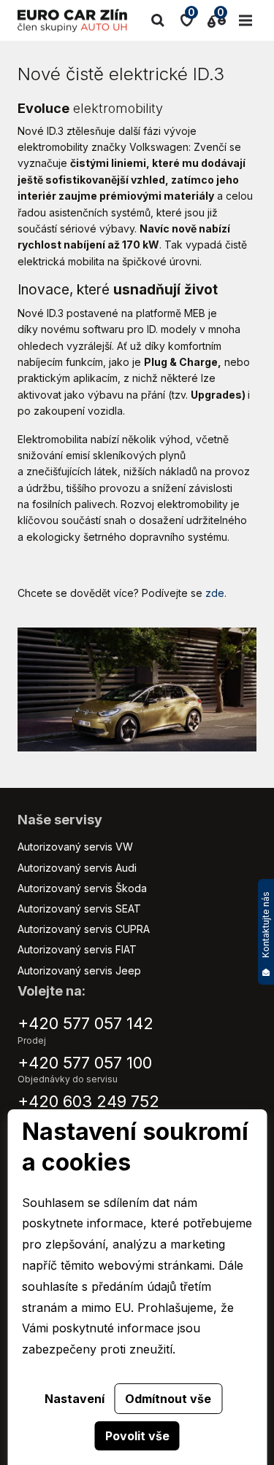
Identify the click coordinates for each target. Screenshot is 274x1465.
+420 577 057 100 (85, 1062)
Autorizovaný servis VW (75, 846)
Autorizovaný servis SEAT (79, 908)
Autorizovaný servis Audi (77, 868)
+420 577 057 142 (85, 1023)
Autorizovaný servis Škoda (82, 888)
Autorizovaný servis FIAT (77, 949)
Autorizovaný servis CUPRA (84, 929)
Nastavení (74, 1398)
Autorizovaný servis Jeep (79, 970)
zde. (216, 593)
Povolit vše (137, 1436)
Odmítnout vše (168, 1398)
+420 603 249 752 (88, 1101)
